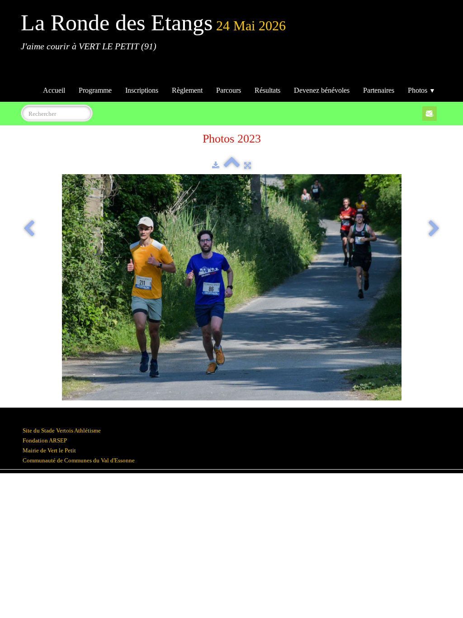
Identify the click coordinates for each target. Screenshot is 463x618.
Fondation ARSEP (45, 440)
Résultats (267, 90)
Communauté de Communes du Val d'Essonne (79, 460)
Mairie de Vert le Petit (49, 450)
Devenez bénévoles (322, 90)
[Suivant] (434, 229)
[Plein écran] (247, 165)
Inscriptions (141, 90)
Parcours (228, 90)
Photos (421, 90)
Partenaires (378, 90)
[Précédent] (29, 229)
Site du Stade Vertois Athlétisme (62, 430)
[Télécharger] (215, 165)
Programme (95, 90)
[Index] (232, 165)
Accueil (54, 90)
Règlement (187, 90)
